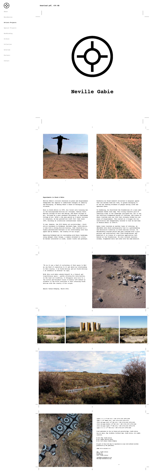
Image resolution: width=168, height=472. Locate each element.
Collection (8, 44)
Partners (7, 55)
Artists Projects (10, 22)
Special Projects (10, 28)
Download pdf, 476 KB (49, 6)
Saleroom (7, 50)
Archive (6, 39)
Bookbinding (8, 33)
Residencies (8, 17)
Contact (6, 61)
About (6, 11)
